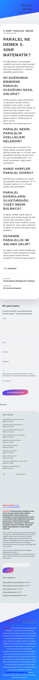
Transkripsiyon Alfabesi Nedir (11, 595)
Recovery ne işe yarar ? (10, 450)
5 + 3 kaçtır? (6, 381)
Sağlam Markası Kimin (9, 589)
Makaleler (12, 268)
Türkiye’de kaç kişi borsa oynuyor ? (13, 419)
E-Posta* (5, 352)
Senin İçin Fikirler (27, 7)
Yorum (4, 318)
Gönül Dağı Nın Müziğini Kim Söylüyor (19, 281)
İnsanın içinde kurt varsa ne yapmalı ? (14, 435)
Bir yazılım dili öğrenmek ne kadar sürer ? (15, 461)
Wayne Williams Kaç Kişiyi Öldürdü (13, 582)
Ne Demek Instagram (12, 288)
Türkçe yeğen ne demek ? (10, 445)
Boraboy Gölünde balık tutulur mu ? (13, 430)
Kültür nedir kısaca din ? (10, 456)
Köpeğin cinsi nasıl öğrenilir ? (11, 466)
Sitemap (3, 404)
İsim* (4, 342)
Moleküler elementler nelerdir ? (12, 440)
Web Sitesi (5, 361)
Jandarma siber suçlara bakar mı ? (13, 424)
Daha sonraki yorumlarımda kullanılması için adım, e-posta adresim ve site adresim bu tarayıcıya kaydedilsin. (19, 374)
